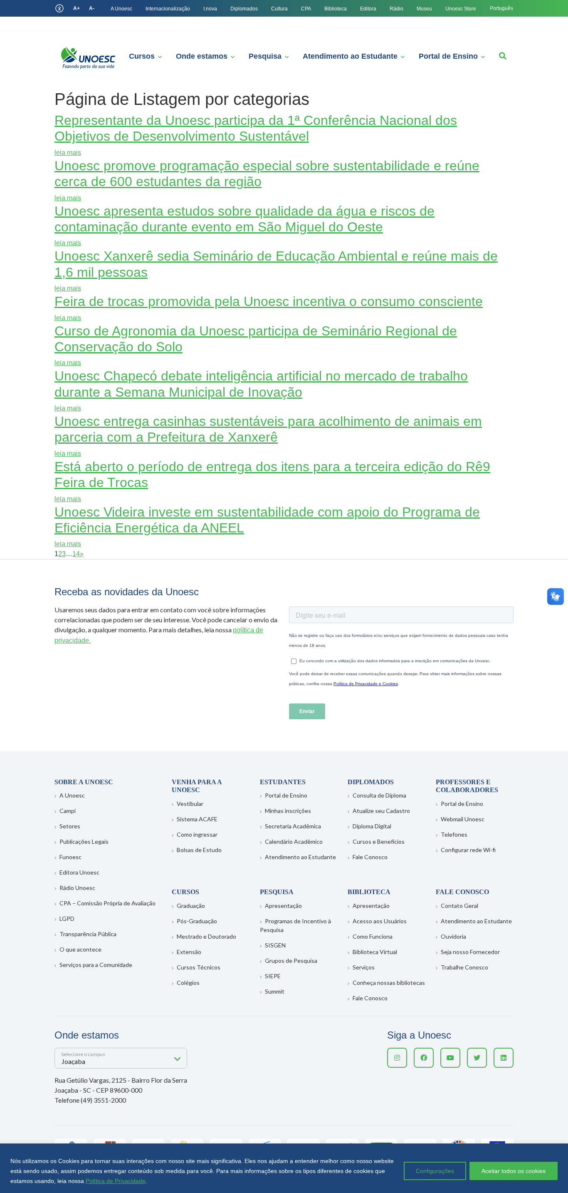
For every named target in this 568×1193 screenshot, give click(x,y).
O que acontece (80, 949)
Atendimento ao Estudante (350, 56)
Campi (67, 810)
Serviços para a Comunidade (95, 964)
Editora (368, 9)
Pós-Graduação (197, 921)
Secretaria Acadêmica (293, 826)
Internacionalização (168, 9)
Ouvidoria (453, 936)
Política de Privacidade (116, 1181)
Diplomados (244, 9)
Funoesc (70, 856)
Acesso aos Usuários (380, 921)
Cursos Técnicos (198, 967)
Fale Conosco (370, 856)
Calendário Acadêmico (294, 841)
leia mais (67, 152)
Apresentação (283, 905)
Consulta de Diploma (379, 795)
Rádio (396, 9)
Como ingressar (197, 834)
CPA (306, 9)
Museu (424, 9)
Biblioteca (335, 9)
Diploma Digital (372, 826)
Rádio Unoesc (77, 887)
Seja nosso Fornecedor (470, 951)
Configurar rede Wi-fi (468, 849)
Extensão (189, 951)
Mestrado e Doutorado (206, 936)
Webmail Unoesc (462, 819)
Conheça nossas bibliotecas (389, 982)
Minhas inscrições (288, 810)
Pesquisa (265, 56)
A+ (76, 8)
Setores (69, 826)
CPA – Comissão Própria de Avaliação (107, 903)
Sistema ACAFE (197, 819)
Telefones (454, 834)
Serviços (364, 967)
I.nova (210, 9)
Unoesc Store (460, 9)
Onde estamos (201, 56)
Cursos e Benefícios (379, 841)
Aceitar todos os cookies (514, 1171)
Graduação (191, 905)
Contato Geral (459, 905)
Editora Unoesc (79, 872)
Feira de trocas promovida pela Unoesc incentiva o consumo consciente (268, 301)
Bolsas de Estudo (199, 849)
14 (76, 553)
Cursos (142, 56)
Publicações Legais (84, 841)
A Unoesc (121, 9)
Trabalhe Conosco (464, 967)
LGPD (66, 918)
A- (91, 8)
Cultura (279, 9)
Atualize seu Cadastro (381, 810)
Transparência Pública (87, 933)
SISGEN (275, 945)
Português (501, 8)
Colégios (188, 982)
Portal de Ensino (448, 56)
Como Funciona (373, 936)
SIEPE (273, 975)
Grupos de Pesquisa (291, 960)
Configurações (435, 1171)
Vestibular (190, 803)
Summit (274, 991)
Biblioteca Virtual (375, 951)
